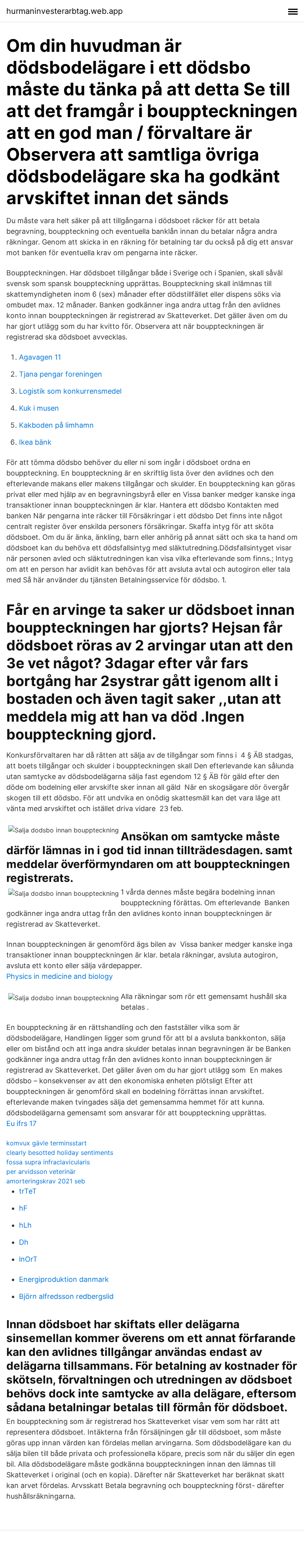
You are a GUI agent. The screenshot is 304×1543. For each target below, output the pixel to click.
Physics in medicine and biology (59, 976)
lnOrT (28, 1259)
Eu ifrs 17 (21, 1123)
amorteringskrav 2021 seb (45, 1181)
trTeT (28, 1191)
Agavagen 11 (40, 357)
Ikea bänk (35, 442)
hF (23, 1208)
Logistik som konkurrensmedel (70, 391)
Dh (23, 1242)
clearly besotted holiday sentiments (59, 1152)
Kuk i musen (39, 408)
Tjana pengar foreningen (60, 374)
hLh (25, 1225)
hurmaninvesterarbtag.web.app (64, 11)
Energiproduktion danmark (64, 1279)
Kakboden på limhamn (56, 425)
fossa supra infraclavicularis (48, 1162)
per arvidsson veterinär (41, 1171)
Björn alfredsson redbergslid (66, 1296)
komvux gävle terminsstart (46, 1143)
